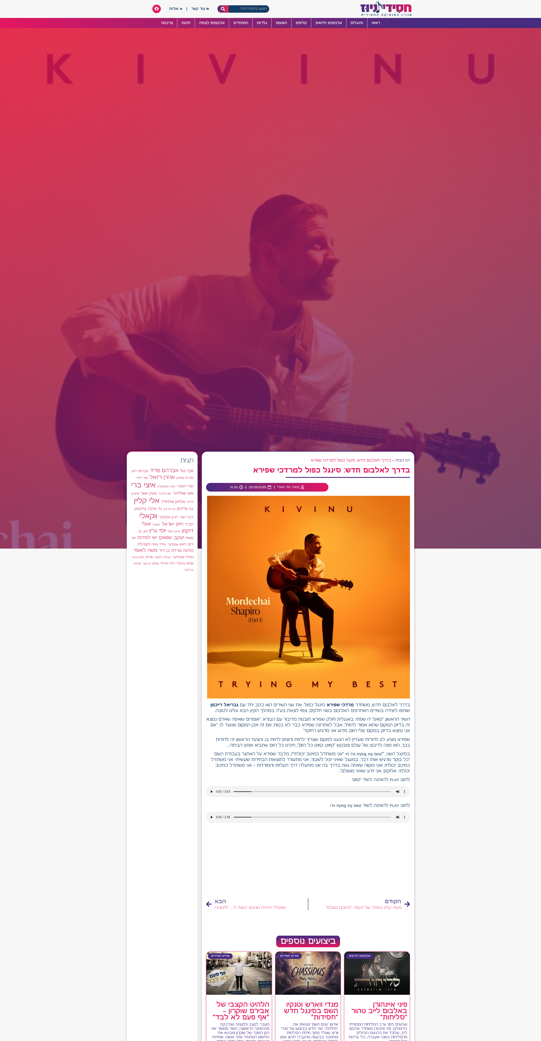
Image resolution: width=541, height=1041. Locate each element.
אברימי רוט (139, 471)
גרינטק (140, 509)
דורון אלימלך (168, 517)
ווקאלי (148, 516)
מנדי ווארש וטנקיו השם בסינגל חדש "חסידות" (311, 1011)
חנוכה (156, 524)
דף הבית (402, 460)
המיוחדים (240, 23)
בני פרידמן (185, 509)
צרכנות (167, 23)
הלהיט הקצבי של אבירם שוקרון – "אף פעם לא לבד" (241, 1011)
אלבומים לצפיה (212, 23)
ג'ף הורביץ (169, 509)
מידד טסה (159, 544)
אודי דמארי (185, 486)
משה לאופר (145, 550)
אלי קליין (147, 501)
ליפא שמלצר (177, 544)
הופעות (281, 23)
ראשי (376, 23)
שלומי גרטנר (151, 563)
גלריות (262, 23)
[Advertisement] (308, 862)
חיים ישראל (172, 524)
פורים (149, 557)
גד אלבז (155, 509)
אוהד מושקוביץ (166, 486)
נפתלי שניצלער (182, 557)
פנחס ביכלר (184, 563)
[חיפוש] (223, 9)
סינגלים (357, 23)
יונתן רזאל (174, 531)
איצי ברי (143, 485)
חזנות (186, 23)
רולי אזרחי (168, 563)
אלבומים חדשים (329, 23)
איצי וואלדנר (183, 493)
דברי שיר (186, 517)
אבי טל (186, 471)
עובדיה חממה (162, 557)
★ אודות (175, 9)
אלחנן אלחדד (173, 502)
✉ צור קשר (200, 9)
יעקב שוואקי (171, 537)
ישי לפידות (147, 537)
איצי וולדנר (164, 493)
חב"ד (189, 525)
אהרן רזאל (162, 477)
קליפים (301, 23)
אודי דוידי (142, 478)
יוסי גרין (157, 531)
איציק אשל (149, 493)
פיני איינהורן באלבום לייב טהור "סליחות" (379, 1011)
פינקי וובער (137, 557)
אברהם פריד (164, 471)
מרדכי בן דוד (170, 551)
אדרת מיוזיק (184, 478)
